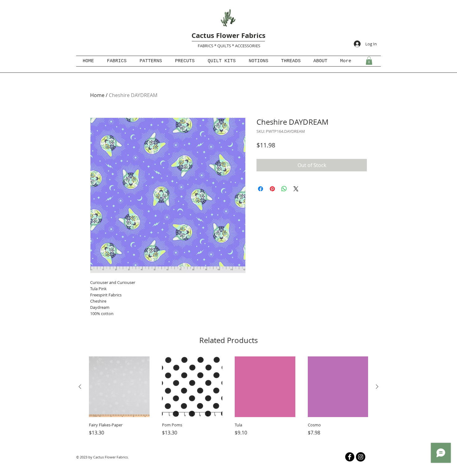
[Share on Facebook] (260, 189)
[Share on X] (296, 189)
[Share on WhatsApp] (284, 189)
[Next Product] (377, 386)
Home (97, 95)
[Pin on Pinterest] (272, 189)
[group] (228, 399)
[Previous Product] (80, 386)
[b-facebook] (349, 457)
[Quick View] (119, 386)
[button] (369, 61)
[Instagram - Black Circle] (360, 457)
